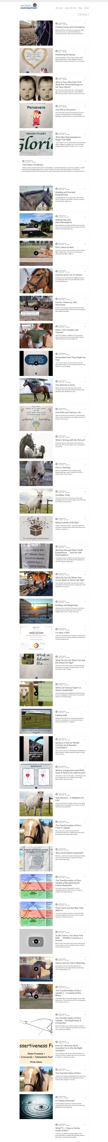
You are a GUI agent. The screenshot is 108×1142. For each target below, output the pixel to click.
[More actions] (85, 24)
